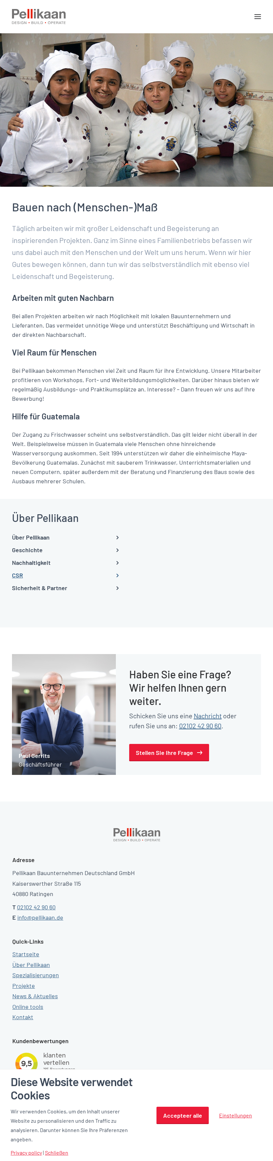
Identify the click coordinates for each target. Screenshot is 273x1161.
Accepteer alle (182, 1115)
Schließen (56, 1152)
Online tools (27, 1006)
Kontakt (22, 1017)
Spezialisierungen (35, 975)
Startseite (25, 954)
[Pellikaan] (39, 16)
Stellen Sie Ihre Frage (164, 752)
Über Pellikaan (31, 964)
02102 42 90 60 (200, 726)
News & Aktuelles (35, 996)
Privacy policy (26, 1152)
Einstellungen (235, 1115)
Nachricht (208, 716)
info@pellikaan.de (40, 917)
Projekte (23, 985)
